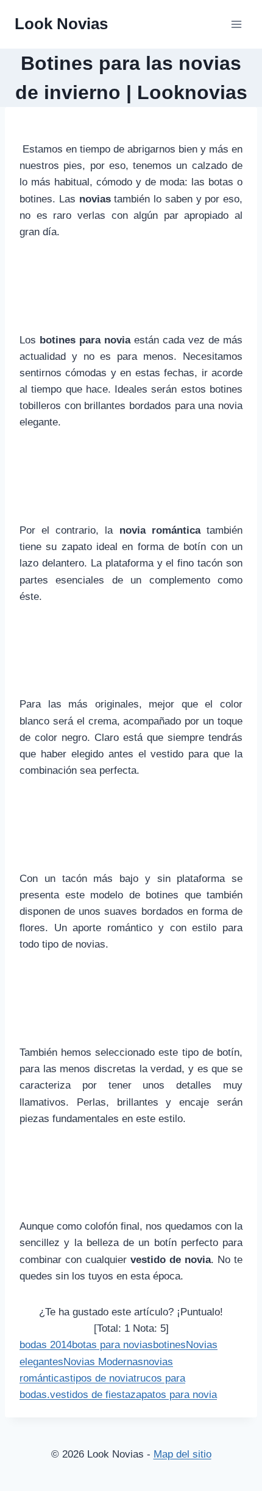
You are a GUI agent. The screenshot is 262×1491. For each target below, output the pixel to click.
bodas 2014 (45, 1345)
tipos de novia (101, 1378)
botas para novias (112, 1345)
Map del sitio (182, 1454)
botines (169, 1345)
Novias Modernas (103, 1362)
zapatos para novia (173, 1394)
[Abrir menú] (236, 24)
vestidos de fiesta (90, 1394)
